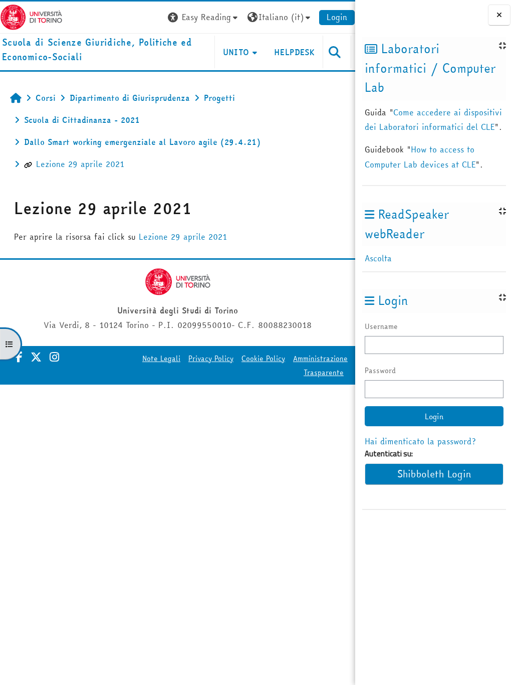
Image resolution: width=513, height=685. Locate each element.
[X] (36, 357)
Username (381, 326)
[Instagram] (54, 357)
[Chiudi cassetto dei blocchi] (499, 15)
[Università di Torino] (31, 16)
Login (337, 17)
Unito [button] (236, 52)
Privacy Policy (210, 358)
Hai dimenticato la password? (420, 441)
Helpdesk (294, 52)
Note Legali (161, 358)
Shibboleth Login (434, 473)
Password (380, 370)
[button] (203, 17)
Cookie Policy (263, 358)
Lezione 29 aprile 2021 (80, 164)
